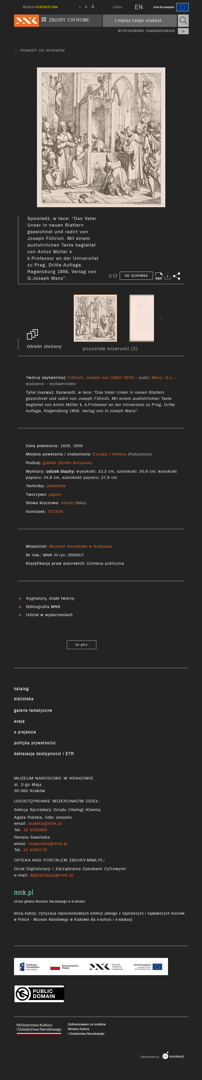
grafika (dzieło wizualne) (67, 463)
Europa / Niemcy (110, 454)
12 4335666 (35, 830)
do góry (81, 644)
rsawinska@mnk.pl (47, 843)
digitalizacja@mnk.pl (51, 875)
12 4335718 (35, 849)
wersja (40, 7)
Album (67, 503)
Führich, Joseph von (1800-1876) (101, 378)
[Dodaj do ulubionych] (115, 276)
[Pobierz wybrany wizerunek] (168, 276)
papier (55, 494)
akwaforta (56, 486)
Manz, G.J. (162, 378)
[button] (183, 21)
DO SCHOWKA (136, 276)
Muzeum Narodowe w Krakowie (80, 546)
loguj (117, 7)
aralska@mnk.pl (45, 823)
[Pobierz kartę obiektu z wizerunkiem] (159, 276)
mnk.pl (23, 892)
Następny (161, 318)
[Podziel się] (176, 276)
